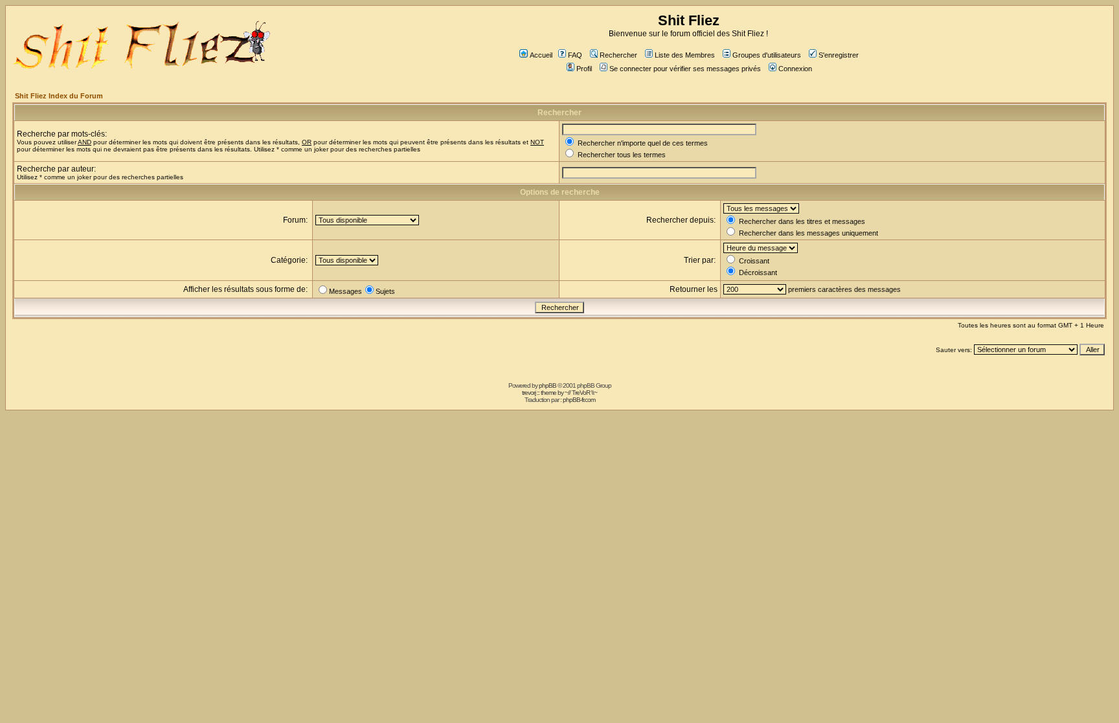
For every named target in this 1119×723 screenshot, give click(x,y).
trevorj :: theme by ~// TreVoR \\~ (559, 392)
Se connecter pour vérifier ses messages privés (685, 68)
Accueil (541, 55)
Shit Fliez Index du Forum (59, 96)
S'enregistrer (839, 55)
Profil (584, 68)
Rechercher (618, 55)
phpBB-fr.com (579, 399)
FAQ (575, 55)
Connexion (795, 68)
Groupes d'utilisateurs (766, 55)
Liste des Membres (685, 55)
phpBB (547, 385)
